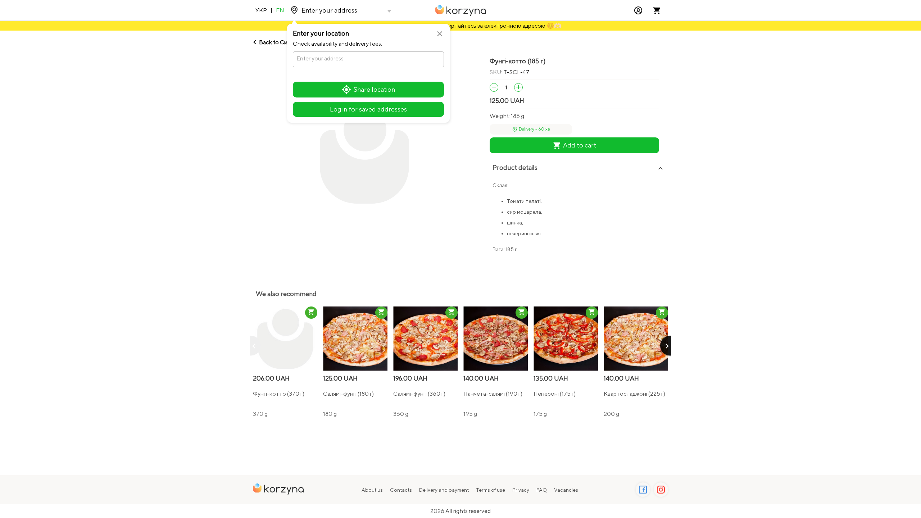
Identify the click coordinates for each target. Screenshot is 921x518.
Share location (374, 89)
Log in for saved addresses (368, 109)
